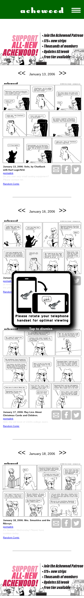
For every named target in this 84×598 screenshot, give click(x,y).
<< (21, 73)
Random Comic (11, 184)
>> (62, 73)
